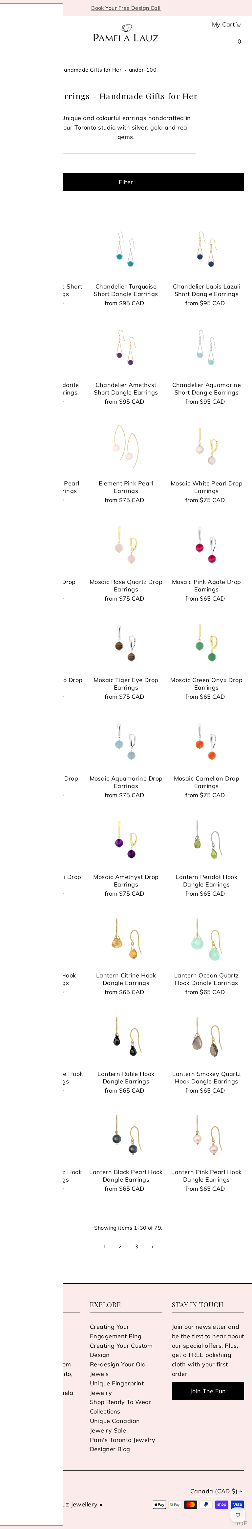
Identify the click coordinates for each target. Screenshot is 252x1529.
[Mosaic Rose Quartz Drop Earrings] (125, 545)
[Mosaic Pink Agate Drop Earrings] (206, 545)
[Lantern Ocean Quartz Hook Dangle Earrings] (206, 938)
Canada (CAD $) (214, 1491)
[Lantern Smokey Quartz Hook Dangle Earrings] (206, 1037)
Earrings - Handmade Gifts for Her (77, 69)
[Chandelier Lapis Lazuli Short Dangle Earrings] (206, 249)
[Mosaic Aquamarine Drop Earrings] (125, 741)
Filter (126, 182)
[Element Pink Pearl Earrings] (125, 446)
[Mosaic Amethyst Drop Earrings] (125, 840)
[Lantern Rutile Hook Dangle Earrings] (125, 1037)
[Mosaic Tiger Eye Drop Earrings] (125, 643)
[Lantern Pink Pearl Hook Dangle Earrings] (206, 1135)
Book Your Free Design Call (126, 8)
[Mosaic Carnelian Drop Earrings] (206, 741)
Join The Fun (208, 1391)
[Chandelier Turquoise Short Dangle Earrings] (125, 249)
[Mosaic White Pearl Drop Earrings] (206, 446)
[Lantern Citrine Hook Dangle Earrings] (125, 938)
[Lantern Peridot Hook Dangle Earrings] (206, 840)
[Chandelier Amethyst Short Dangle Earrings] (125, 348)
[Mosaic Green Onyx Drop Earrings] (206, 643)
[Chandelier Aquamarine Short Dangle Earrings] (206, 348)
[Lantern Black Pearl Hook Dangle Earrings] (125, 1135)
